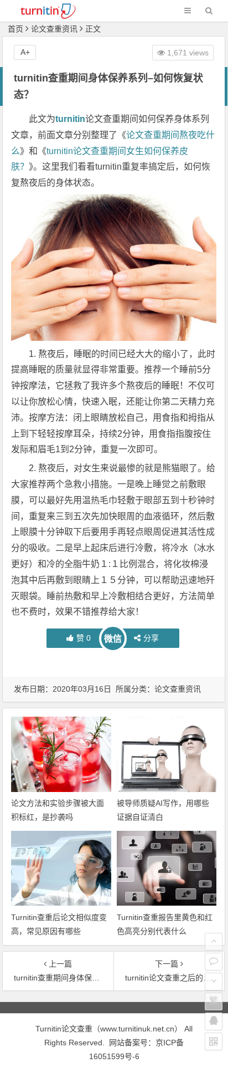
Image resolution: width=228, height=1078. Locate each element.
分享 (151, 637)
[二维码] (213, 1041)
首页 (15, 28)
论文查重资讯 (54, 28)
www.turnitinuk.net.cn (137, 1028)
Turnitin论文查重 (63, 1028)
